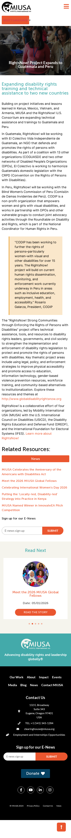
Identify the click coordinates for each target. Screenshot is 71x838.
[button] (29, 623)
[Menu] (66, 6)
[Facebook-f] (21, 790)
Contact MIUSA (52, 685)
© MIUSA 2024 (16, 805)
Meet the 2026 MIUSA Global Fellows (35, 594)
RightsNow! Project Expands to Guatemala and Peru (35, 64)
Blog (23, 685)
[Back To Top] (61, 827)
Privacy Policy (33, 805)
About (31, 677)
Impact (44, 677)
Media (12, 685)
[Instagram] (50, 790)
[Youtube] (30, 790)
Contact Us (48, 805)
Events (57, 677)
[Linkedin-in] (40, 790)
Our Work (16, 677)
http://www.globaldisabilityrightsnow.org (31, 399)
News (34, 685)
